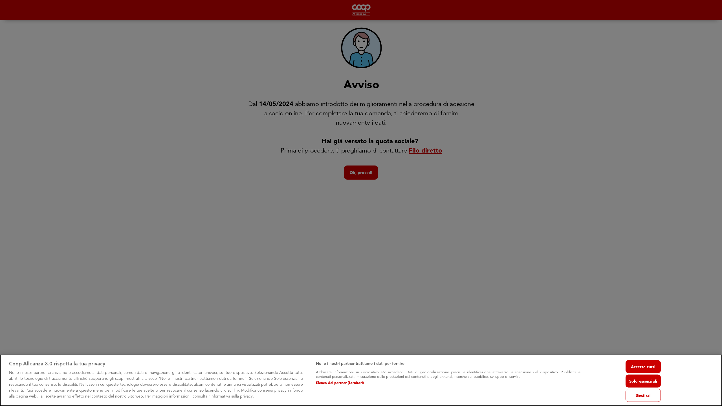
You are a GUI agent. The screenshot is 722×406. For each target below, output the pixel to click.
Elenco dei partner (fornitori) (340, 382)
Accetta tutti (643, 366)
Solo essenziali (643, 380)
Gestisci (643, 395)
